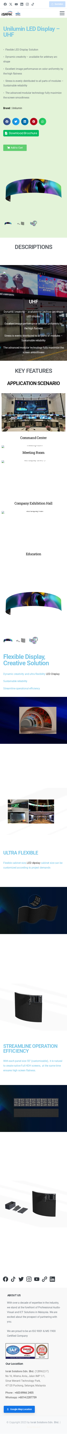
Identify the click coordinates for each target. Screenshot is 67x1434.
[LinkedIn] (21, 4)
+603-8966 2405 (24, 1392)
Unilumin (17, 108)
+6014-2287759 (27, 1397)
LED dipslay (33, 862)
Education (33, 554)
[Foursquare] (44, 1279)
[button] (7, 121)
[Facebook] (5, 4)
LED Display (53, 674)
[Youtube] (37, 1279)
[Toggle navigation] (62, 13)
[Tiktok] (13, 1279)
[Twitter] (21, 1279)
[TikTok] (32, 4)
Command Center (33, 437)
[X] (10, 4)
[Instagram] (27, 4)
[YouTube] (16, 4)
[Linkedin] (52, 1279)
